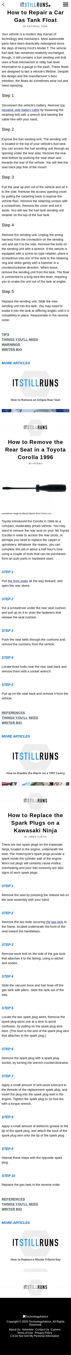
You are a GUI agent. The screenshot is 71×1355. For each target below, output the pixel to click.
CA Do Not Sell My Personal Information (34, 1335)
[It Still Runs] (35, 5)
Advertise (28, 1329)
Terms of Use (25, 1332)
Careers (55, 1329)
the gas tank (54, 922)
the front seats (18, 581)
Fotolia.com (46, 513)
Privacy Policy (43, 1332)
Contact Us (42, 1329)
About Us (14, 1329)
